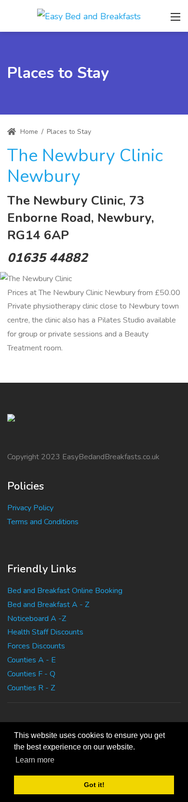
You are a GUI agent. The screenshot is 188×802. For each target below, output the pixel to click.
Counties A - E (31, 660)
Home (28, 131)
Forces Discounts (36, 646)
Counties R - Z (31, 688)
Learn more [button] (34, 760)
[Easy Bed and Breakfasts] (89, 15)
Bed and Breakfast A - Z (48, 604)
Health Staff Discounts (45, 632)
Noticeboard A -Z (36, 618)
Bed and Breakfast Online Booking (64, 590)
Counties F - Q (31, 674)
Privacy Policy (30, 508)
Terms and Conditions (43, 522)
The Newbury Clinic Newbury (85, 166)
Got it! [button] (94, 785)
